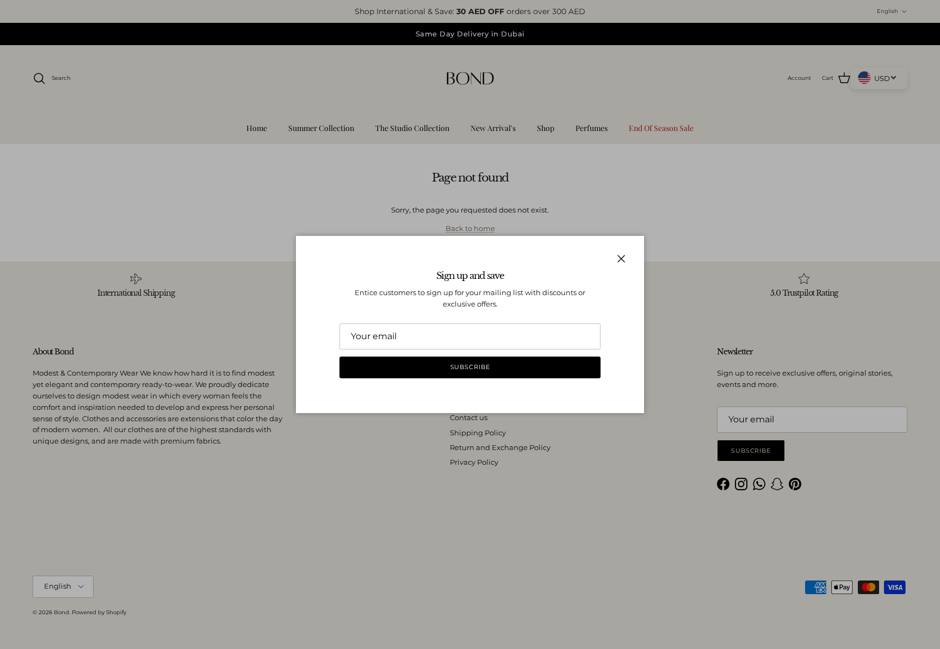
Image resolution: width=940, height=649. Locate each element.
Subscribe (470, 367)
